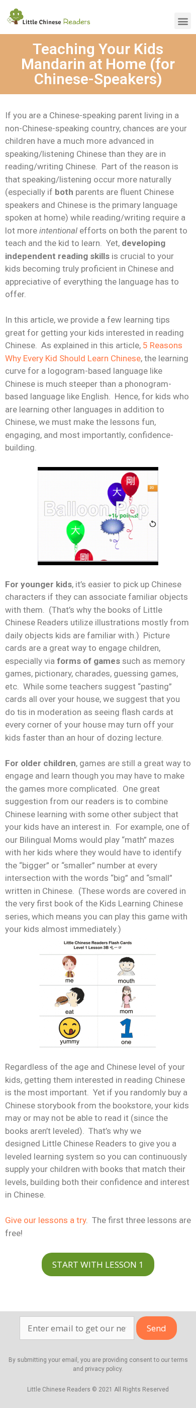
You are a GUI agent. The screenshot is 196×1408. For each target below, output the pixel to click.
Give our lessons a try (45, 1220)
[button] (182, 21)
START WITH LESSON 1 (98, 1264)
